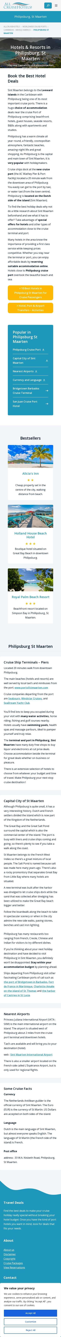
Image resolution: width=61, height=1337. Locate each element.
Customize (30, 1321)
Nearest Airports (23, 371)
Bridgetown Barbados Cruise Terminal (26, 391)
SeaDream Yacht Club (17, 703)
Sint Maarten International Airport (31, 1054)
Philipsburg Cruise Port (27, 349)
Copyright (9, 1258)
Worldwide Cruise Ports (35, 26)
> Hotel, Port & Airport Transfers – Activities (30, 308)
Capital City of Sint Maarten (24, 360)
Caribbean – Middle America (17, 30)
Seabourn (14, 698)
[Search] (48, 6)
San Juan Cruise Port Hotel (25, 404)
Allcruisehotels (12, 26)
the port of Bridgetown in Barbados (25, 982)
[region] (30, 1310)
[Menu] (56, 5)
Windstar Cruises (31, 698)
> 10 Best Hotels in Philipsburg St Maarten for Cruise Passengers (30, 293)
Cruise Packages (13, 1263)
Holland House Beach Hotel (30, 535)
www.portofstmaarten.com (31, 687)
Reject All (30, 1330)
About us (9, 1250)
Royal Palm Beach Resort (30, 597)
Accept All (30, 1313)
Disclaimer (10, 1254)
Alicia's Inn (30, 473)
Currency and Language (27, 380)
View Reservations (14, 1267)
